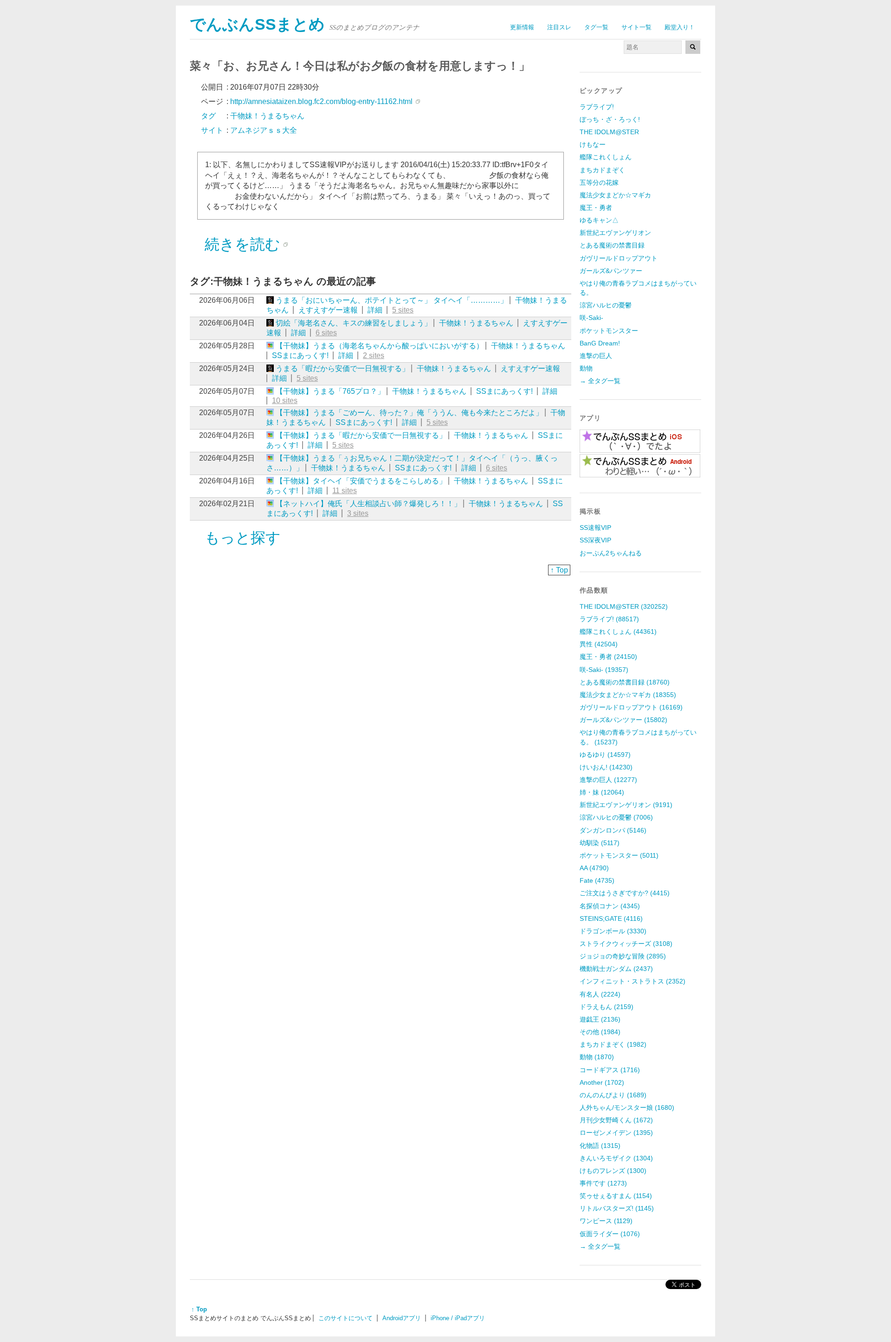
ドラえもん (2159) (606, 1006)
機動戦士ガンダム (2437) (616, 968)
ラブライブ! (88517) (609, 619)
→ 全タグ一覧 (600, 380)
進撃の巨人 (596, 355)
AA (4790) (594, 868)
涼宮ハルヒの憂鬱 (606, 305)
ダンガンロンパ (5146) (613, 830)
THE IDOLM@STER (609, 132)
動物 (586, 368)
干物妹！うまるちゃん (476, 323)
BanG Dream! (600, 343)
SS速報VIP (595, 527)
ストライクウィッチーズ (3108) (626, 943)
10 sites (284, 400)
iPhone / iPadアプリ (458, 1318)
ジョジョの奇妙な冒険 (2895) (623, 956)
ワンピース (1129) (606, 1221)
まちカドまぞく (602, 170)
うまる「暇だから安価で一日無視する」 (342, 368)
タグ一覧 (596, 27)
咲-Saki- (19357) (604, 669)
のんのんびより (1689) (613, 1095)
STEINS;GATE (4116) (611, 918)
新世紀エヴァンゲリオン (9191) (626, 804)
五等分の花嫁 (599, 182)
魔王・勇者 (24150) (608, 656)
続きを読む (242, 244)
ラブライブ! (597, 107)
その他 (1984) (600, 1032)
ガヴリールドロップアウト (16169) (631, 707)
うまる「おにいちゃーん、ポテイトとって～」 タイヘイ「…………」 (392, 300)
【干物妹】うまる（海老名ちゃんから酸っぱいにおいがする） (380, 346)
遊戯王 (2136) (600, 1019)
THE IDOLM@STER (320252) (624, 606)
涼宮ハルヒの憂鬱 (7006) (616, 817)
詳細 (375, 310)
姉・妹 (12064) (602, 792)
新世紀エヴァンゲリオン (615, 232)
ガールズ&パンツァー (611, 270)
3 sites (357, 513)
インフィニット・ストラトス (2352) (632, 981)
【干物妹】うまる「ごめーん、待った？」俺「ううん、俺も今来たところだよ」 (409, 413)
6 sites (326, 333)
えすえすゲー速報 (328, 310)
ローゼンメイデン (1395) (616, 1132)
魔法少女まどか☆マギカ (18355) (628, 694)
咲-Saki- (591, 317)
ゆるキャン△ (599, 220)
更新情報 (522, 27)
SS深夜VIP (595, 540)
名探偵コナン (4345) (610, 906)
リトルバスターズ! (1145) (617, 1208)
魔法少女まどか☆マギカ (615, 195)
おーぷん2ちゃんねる (611, 553)
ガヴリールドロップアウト (619, 258)
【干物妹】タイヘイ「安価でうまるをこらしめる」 (361, 481)
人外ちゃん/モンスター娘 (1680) (627, 1107)
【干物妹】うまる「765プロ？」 (330, 391)
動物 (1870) (597, 1057)
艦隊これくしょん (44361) (618, 631)
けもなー (593, 144)
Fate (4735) (597, 880)
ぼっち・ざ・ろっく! (610, 119)
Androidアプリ (401, 1318)
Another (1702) (602, 1082)
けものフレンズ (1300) (613, 1170)
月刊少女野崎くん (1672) (616, 1120)
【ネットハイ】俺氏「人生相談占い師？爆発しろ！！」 (368, 504)
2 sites (373, 355)
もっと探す (243, 537)
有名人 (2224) (600, 994)
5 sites (402, 310)
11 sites (344, 491)
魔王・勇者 (596, 207)
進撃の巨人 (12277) (608, 779)
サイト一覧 (636, 27)
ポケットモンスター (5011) (619, 855)
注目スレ (559, 27)
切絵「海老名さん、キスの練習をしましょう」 (354, 323)
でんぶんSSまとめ (257, 24)
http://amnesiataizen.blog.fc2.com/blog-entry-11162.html (321, 101)
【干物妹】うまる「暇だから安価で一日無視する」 (361, 435)
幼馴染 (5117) (600, 843)
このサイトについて (345, 1318)
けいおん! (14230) (606, 767)
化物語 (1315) (600, 1145)
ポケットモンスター (609, 330)
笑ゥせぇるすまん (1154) (616, 1195)
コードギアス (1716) (610, 1070)
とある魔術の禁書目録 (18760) (625, 682)
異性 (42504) (599, 644)
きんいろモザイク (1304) (616, 1158)
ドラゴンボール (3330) (613, 931)
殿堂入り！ (680, 27)
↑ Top (559, 570)
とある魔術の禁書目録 (612, 245)
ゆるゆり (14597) (605, 754)
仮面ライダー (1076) (610, 1234)
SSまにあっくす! (300, 355)
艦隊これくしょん (606, 157)
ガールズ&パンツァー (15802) (623, 719)
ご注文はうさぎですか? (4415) (625, 893)
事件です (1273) (603, 1183)
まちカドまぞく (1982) (613, 1044)
